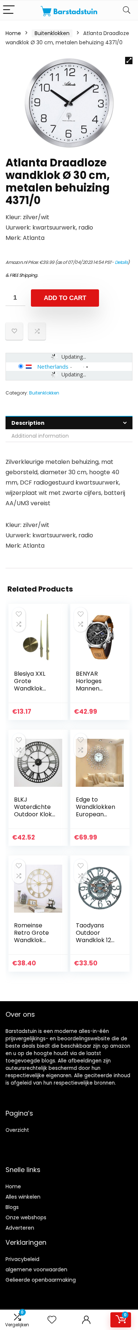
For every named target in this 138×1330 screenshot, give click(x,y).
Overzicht (17, 1130)
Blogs (12, 1207)
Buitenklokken (52, 33)
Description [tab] (28, 423)
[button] (128, 60)
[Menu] (9, 10)
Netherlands (52, 366)
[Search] (126, 10)
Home (13, 33)
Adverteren (20, 1227)
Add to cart (65, 298)
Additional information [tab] (40, 436)
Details (121, 262)
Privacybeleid (22, 1259)
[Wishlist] (51, 1319)
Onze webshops (26, 1217)
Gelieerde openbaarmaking (41, 1280)
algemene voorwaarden (36, 1269)
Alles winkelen (23, 1196)
